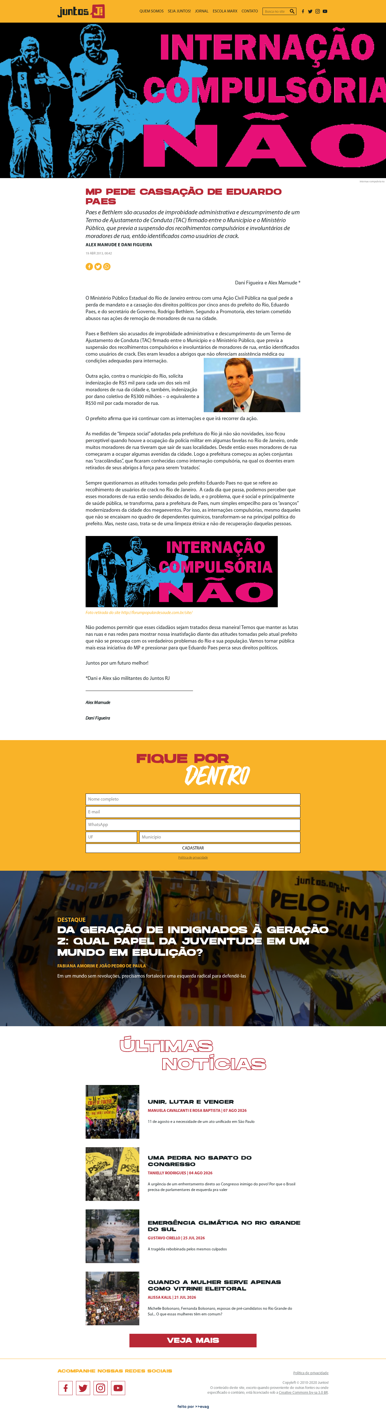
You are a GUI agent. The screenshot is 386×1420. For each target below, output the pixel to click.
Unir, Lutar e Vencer (191, 1102)
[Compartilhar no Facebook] (89, 266)
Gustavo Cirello (164, 1238)
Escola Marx (225, 11)
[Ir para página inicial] (81, 17)
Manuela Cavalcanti (168, 1111)
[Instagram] (317, 11)
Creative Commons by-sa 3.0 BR (303, 1393)
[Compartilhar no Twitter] (98, 266)
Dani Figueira (136, 245)
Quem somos (152, 11)
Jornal (202, 11)
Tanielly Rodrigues (167, 1173)
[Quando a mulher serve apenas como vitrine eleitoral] (117, 1298)
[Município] (219, 837)
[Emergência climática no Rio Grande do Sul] (117, 1236)
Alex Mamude (101, 245)
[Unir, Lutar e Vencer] (117, 1112)
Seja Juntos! (179, 11)
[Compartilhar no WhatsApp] (106, 266)
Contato (250, 11)
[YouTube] (325, 11)
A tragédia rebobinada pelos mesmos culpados (187, 1249)
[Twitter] (310, 11)
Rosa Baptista (206, 1111)
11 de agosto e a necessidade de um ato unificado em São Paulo (201, 1122)
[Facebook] (303, 11)
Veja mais (193, 1341)
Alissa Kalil (160, 1298)
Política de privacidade (193, 857)
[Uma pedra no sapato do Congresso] (117, 1174)
